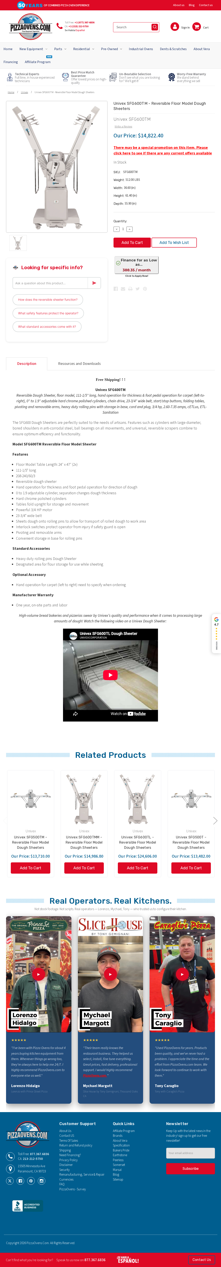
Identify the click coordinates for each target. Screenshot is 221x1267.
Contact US (66, 1135)
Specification (121, 1145)
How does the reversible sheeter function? (47, 299)
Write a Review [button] (123, 126)
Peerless (118, 1160)
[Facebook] (116, 289)
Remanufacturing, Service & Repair (81, 1174)
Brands (117, 1135)
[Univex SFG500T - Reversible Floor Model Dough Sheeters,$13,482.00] (191, 798)
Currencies (66, 1179)
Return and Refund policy (75, 1145)
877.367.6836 (39, 1154)
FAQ (62, 1184)
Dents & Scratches (173, 49)
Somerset (119, 1165)
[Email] (123, 289)
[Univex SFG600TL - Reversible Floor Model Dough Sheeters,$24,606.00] (137, 798)
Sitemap (118, 1179)
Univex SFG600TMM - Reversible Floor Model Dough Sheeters (84, 842)
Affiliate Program (38, 60)
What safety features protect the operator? (48, 313)
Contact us (206, 5)
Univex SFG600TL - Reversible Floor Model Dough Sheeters (137, 842)
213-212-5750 (33, 1159)
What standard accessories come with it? (47, 326)
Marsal (117, 1170)
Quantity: (120, 221)
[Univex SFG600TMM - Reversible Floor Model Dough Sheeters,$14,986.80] (84, 798)
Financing (10, 62)
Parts (58, 49)
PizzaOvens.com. (95, 1075)
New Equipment (31, 49)
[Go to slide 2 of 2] (5, 820)
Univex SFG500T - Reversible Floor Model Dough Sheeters (191, 842)
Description (26, 363)
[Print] (130, 289)
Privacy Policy (68, 1160)
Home (8, 49)
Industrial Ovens (141, 49)
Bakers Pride (121, 1150)
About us (179, 5)
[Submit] (155, 27)
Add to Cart (30, 868)
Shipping (65, 1150)
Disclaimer (66, 1165)
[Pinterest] (145, 289)
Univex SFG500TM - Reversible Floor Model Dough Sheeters (30, 842)
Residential (81, 49)
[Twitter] (138, 289)
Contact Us (202, 1260)
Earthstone (120, 1155)
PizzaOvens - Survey (72, 1189)
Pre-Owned (109, 49)
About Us (65, 1131)
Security (64, 1170)
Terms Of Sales (68, 1140)
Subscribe (191, 1169)
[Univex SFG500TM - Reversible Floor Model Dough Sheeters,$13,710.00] (30, 798)
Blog (192, 5)
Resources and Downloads (79, 363)
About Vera (202, 49)
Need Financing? (70, 1155)
